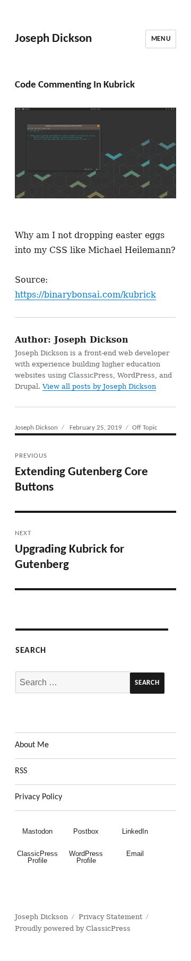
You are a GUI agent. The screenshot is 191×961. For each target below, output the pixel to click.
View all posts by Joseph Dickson (99, 386)
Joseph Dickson (53, 39)
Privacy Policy (38, 797)
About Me (32, 745)
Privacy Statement (110, 917)
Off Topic (145, 427)
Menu (160, 39)
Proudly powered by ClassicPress (73, 928)
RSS (21, 771)
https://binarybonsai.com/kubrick (85, 295)
